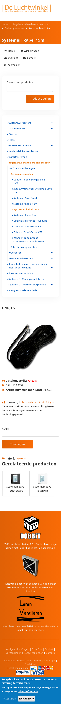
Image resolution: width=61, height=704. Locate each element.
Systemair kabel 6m (24, 215)
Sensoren (16, 252)
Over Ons (37, 649)
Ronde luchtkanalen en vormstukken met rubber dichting (28, 265)
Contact (49, 649)
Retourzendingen (33, 652)
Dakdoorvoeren (17, 128)
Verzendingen (13, 652)
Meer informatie (28, 691)
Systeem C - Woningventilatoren (26, 278)
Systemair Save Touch (25, 197)
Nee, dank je (26, 698)
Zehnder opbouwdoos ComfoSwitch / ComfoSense (28, 239)
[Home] (26, 8)
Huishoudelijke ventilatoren (23, 151)
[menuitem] (9, 50)
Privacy (37, 660)
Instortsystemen (17, 156)
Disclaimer (30, 664)
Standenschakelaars (22, 258)
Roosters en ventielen (20, 273)
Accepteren (9, 698)
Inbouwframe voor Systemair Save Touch (32, 190)
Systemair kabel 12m (25, 203)
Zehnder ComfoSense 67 (27, 226)
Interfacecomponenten (24, 247)
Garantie (51, 652)
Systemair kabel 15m (25, 209)
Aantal (5, 428)
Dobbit (39, 544)
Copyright (49, 660)
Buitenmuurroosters (19, 122)
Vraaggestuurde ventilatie (22, 290)
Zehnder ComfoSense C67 (27, 232)
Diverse (12, 134)
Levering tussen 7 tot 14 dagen (38, 402)
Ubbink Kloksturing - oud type (30, 220)
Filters (11, 139)
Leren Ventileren (43, 626)
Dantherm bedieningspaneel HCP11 (29, 181)
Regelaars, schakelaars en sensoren (29, 162)
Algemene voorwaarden (17, 660)
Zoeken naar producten (20, 82)
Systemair (22, 458)
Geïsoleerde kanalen (19, 145)
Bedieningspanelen (22, 173)
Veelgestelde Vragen (17, 649)
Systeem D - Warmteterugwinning (27, 284)
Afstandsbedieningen (23, 168)
